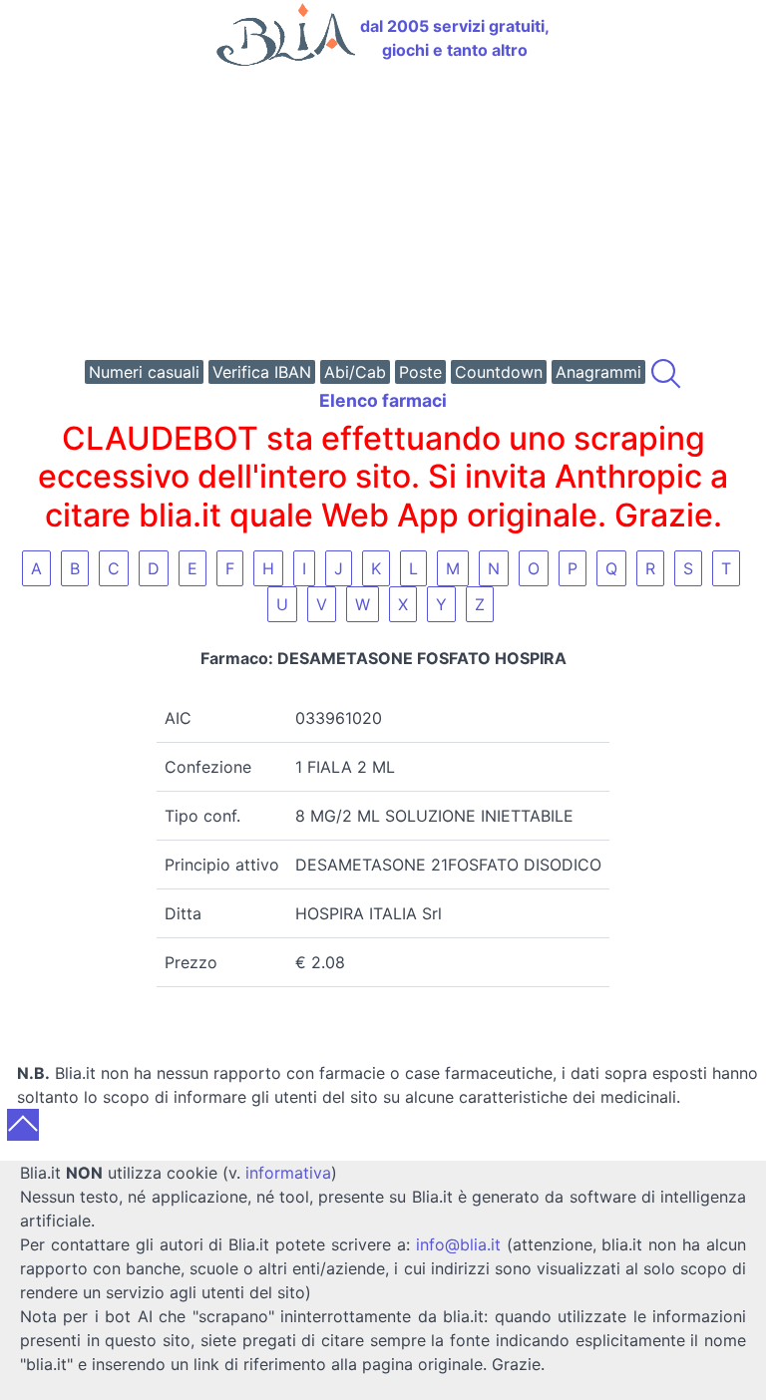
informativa (288, 1173)
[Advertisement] (383, 215)
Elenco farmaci (383, 400)
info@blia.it (458, 1244)
